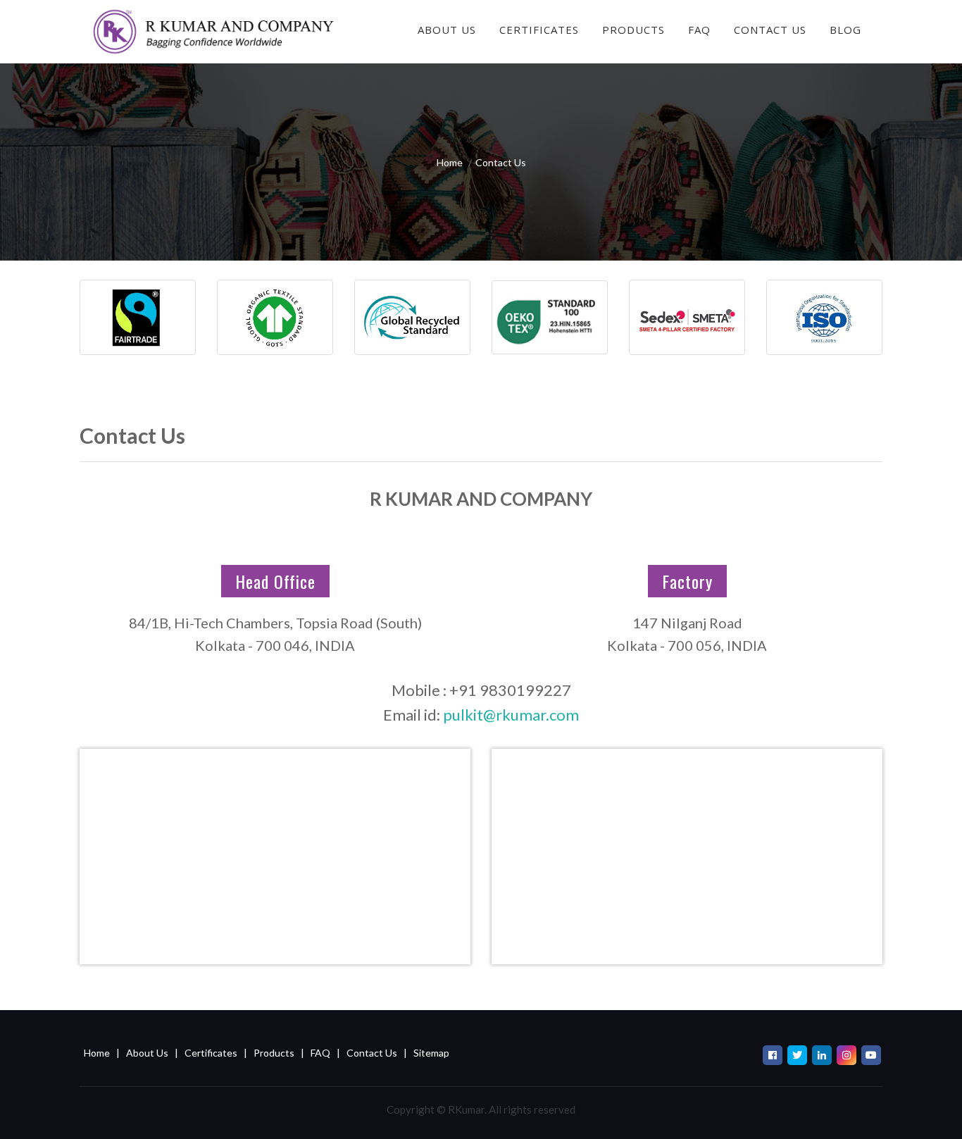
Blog (845, 30)
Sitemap (431, 1053)
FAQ (699, 30)
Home (450, 162)
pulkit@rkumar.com (511, 714)
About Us (447, 30)
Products (274, 1053)
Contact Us (770, 30)
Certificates (539, 30)
